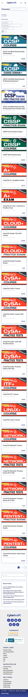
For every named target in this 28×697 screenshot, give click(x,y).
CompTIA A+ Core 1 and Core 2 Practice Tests (14, 207)
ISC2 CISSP (5, 668)
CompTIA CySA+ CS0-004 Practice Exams (12, 343)
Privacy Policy (5, 693)
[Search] (21, 3)
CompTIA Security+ (7, 666)
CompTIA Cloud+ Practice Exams (12, 262)
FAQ (4, 661)
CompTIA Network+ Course (12, 445)
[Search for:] (14, 575)
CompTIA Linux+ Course (11, 420)
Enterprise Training (7, 650)
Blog (4, 659)
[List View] (5, 31)
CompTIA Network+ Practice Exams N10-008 (13, 472)
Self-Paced (7, 677)
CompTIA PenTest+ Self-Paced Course (14, 554)
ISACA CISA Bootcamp (8, 670)
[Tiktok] (17, 624)
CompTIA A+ (6, 679)
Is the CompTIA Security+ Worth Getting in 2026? (13, 599)
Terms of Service (21, 690)
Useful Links (8, 647)
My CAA (5, 653)
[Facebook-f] (8, 620)
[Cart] (25, 3)
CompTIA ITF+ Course (10, 394)
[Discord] (10, 624)
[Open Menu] (2, 3)
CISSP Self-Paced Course (12, 155)
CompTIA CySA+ (6, 685)
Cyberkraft (14, 630)
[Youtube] (15, 620)
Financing (5, 657)
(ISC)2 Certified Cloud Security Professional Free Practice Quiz (14, 108)
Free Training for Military (8, 651)
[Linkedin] (12, 620)
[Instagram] (14, 624)
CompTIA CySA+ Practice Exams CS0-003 (12, 368)
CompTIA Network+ (7, 681)
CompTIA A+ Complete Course (13, 180)
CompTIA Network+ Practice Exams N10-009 (13, 499)
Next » (26, 567)
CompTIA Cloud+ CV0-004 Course (12, 234)
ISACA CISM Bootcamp (8, 672)
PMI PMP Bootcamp (7, 674)
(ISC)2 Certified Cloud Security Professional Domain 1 (13, 80)
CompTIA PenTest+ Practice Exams (13, 527)
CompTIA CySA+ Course (11, 288)
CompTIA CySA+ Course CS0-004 (13, 315)
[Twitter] (19, 620)
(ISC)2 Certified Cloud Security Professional (13, 52)
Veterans (5, 655)
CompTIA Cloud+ (6, 687)
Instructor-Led (9, 664)
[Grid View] (3, 31)
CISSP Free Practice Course (12, 132)
